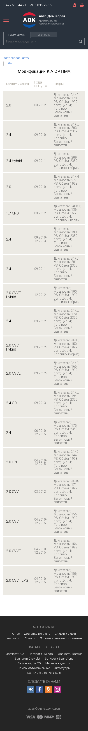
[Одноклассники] (48, 689)
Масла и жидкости (57, 663)
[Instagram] (57, 689)
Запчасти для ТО (29, 663)
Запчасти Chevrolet (27, 658)
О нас (16, 633)
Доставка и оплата (37, 633)
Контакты (13, 638)
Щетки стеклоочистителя (44, 672)
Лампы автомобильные (34, 668)
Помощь (30, 638)
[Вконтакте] (30, 689)
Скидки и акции (65, 633)
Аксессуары (62, 668)
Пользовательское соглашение (61, 638)
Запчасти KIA (15, 654)
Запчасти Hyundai (41, 654)
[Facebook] (39, 689)
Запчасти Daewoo (70, 654)
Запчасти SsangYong (59, 658)
